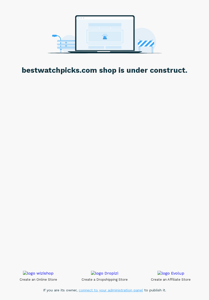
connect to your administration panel (111, 290)
